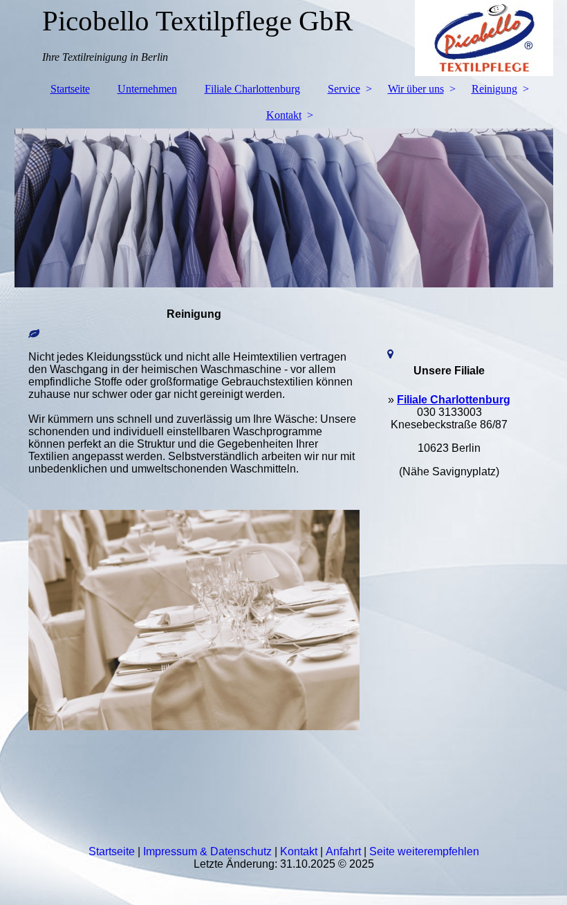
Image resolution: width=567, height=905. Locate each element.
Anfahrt (343, 851)
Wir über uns (416, 89)
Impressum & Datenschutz (207, 851)
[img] (284, 207)
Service (344, 89)
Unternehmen (147, 89)
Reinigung (494, 89)
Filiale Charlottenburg (252, 89)
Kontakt (283, 115)
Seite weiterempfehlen (424, 851)
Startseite (70, 89)
